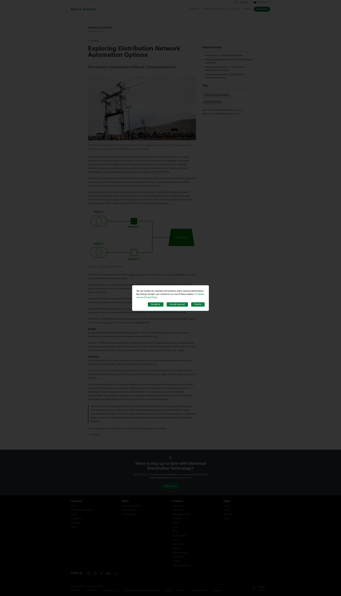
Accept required (177, 304)
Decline (197, 304)
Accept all (155, 304)
